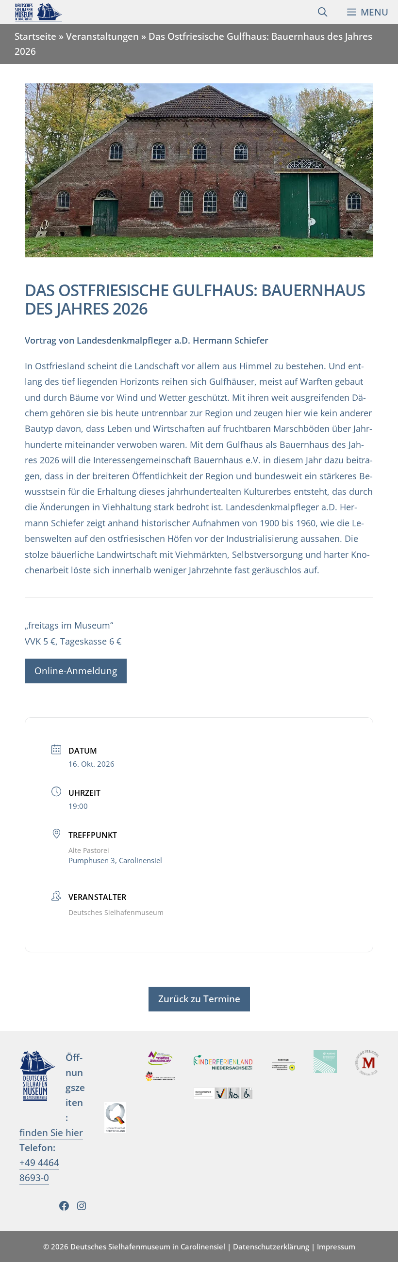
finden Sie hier (51, 1132)
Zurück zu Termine (199, 998)
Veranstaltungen (102, 36)
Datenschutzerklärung (271, 1246)
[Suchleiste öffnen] (322, 12)
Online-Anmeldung (75, 670)
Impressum (336, 1246)
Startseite (35, 36)
